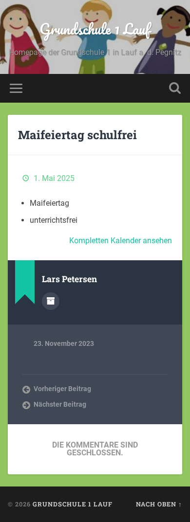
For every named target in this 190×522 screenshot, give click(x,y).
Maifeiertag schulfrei (77, 135)
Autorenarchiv (50, 301)
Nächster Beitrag (60, 404)
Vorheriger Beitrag (62, 389)
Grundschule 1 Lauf (94, 29)
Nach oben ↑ (159, 504)
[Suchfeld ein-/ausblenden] (175, 88)
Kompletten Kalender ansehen (120, 240)
